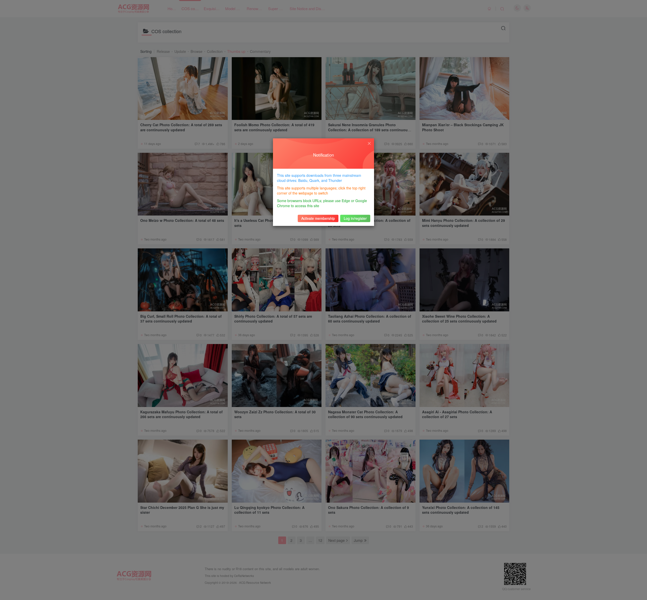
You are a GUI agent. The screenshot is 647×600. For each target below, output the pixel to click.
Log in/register (355, 218)
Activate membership (318, 218)
